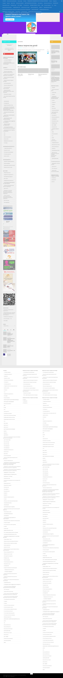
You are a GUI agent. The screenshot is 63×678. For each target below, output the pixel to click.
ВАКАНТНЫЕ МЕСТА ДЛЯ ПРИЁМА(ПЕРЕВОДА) (7, 119)
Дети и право (6, 178)
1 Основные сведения (7, 372)
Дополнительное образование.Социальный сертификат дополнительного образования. (16, 9)
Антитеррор (5, 142)
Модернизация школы (7, 172)
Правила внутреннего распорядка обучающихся (8, 78)
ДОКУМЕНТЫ (45, 462)
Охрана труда (54, 92)
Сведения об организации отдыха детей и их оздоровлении (8, 186)
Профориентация (13, 5)
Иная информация (6, 202)
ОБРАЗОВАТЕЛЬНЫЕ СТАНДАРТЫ (9, 506)
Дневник (8, 3)
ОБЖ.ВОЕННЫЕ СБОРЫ (48, 7)
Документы (44, 460)
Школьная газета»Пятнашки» (7, 7)
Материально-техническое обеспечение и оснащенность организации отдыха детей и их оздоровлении (7, 192)
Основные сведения (7, 522)
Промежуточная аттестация (8, 167)
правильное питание (7, 547)
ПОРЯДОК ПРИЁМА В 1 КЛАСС (35, 5)
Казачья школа (6, 451)
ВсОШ (55, 5)
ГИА (4, 409)
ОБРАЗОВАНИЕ (6, 101)
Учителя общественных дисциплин (48, 640)
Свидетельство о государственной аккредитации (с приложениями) (8, 75)
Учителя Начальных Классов (8, 611)
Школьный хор (18, 11)
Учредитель (54, 102)
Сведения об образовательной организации (10, 567)
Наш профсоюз (40, 3)
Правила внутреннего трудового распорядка (8, 81)
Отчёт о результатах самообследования (6, 88)
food (52, 5)
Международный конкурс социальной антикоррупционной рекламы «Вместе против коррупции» (9, 313)
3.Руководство (45, 409)
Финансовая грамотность (48, 3)
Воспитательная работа (7, 403)
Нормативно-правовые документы (9, 161)
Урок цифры (6, 320)
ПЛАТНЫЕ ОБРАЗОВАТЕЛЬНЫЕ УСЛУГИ (8, 113)
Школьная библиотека (34, 7)
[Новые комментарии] (10, 330)
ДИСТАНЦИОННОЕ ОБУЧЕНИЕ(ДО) (31, 3)
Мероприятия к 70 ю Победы (8, 476)
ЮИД (42, 5)
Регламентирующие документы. (8, 561)
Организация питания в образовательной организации (12, 520)
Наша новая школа (7, 491)
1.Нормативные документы (8, 148)
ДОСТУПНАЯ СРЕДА (46, 467)
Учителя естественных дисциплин (9, 605)
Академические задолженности (8, 174)
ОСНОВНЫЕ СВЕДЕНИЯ (8, 571)
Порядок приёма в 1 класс (8, 539)
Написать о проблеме (9, 19)
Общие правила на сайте (7, 511)
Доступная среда (6, 200)
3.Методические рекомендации (8, 152)
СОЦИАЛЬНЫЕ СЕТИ (16, 7)
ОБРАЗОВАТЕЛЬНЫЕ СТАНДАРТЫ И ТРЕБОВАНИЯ (9, 131)
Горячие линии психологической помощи (34, 11)
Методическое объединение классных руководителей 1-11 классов (12, 481)
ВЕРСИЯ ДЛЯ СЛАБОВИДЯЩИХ (9, 401)
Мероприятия (54, 179)
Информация (54, 177)
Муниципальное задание (7, 94)
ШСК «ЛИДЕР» (20, 5)
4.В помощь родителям (7, 154)
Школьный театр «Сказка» (25, 7)
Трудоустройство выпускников (8, 591)
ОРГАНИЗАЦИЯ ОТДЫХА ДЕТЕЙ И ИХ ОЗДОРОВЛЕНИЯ (9, 183)
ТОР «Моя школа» (24, 11)
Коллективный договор (7, 83)
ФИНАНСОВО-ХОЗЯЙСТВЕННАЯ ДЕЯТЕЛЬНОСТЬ (8, 116)
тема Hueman (12, 676)
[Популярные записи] (7, 330)
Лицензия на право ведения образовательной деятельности (8, 72)
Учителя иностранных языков (8, 607)
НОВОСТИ (40, 7)
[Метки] (13, 330)
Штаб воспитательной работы (54, 90)
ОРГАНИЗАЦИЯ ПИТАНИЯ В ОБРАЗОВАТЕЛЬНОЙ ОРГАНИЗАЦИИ (9, 128)
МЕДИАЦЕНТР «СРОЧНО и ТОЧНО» (8, 11)
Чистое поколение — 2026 (8, 318)
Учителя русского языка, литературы (48, 642)
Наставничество (26, 5)
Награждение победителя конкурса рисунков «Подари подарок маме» (55, 51)
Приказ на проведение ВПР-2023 (48, 579)
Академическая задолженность (8, 393)
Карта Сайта (13, 3)
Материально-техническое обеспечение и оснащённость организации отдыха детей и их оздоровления (12, 470)
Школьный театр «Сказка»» (8, 632)
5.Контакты (44, 417)
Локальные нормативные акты (8, 85)
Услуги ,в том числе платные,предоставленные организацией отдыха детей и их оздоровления (8, 197)
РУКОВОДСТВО (6, 103)
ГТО (4, 421)
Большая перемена (47, 5)
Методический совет (7, 478)
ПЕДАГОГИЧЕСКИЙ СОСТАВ (8, 105)
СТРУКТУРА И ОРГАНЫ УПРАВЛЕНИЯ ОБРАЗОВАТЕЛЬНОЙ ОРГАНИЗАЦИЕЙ (8, 63)
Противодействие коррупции (8, 176)
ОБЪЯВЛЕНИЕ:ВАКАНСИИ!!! (44, 9)
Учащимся (4, 3)
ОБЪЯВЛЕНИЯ (55, 3)
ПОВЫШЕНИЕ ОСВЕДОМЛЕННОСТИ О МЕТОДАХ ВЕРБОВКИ (55, 97)
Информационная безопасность (8, 180)
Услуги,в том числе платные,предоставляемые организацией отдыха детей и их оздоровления (10, 597)
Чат (4, 622)
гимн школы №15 (6, 411)
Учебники (53, 94)
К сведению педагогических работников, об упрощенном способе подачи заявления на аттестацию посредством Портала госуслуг (55, 79)
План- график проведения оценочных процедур (9, 97)
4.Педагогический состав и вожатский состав (49, 413)
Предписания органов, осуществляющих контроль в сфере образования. (8, 91)
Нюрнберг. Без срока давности (8, 316)
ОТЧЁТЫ (5, 526)
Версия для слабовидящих (9, 53)
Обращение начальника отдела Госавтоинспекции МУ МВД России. (11, 509)
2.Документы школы (7, 150)
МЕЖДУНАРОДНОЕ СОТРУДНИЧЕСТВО (6, 125)
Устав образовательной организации (9, 69)
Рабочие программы (7, 163)
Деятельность (6, 188)
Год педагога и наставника (8, 413)
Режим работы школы (6, 5)
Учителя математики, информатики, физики (10, 609)
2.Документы (6, 376)
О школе (53, 100)
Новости (53, 181)
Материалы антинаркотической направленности (10, 334)
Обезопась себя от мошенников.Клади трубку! (50, 528)
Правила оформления (7, 545)
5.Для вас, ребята (45, 415)
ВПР (4, 405)
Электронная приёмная (20, 3)
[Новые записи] (4, 330)
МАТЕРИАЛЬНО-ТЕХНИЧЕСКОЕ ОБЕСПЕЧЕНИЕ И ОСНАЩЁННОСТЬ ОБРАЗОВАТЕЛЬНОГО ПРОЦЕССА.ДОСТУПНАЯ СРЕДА (9, 109)
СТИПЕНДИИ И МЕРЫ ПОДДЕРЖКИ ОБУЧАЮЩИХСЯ (9, 122)
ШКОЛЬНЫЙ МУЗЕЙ (35, 9)
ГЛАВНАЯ (53, 87)
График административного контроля (9, 165)
